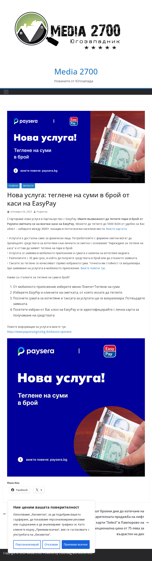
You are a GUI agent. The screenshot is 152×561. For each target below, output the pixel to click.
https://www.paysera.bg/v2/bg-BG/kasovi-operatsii (39, 332)
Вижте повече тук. (93, 268)
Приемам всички (75, 544)
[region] (51, 527)
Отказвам (51, 544)
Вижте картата (116, 229)
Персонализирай (27, 544)
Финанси (28, 185)
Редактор (42, 211)
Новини (13, 185)
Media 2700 (76, 71)
